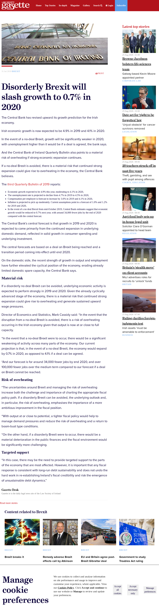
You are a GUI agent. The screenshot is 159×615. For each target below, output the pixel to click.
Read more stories (9, 503)
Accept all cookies (117, 590)
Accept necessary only (133, 590)
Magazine (75, 5)
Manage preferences (150, 590)
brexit (16, 71)
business (127, 335)
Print (101, 73)
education (138, 182)
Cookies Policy (66, 587)
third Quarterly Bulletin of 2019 (28, 184)
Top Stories (50, 5)
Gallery (86, 5)
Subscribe (121, 5)
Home (38, 5)
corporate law (131, 81)
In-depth (63, 5)
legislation (129, 132)
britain (126, 284)
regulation (129, 233)
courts (126, 182)
